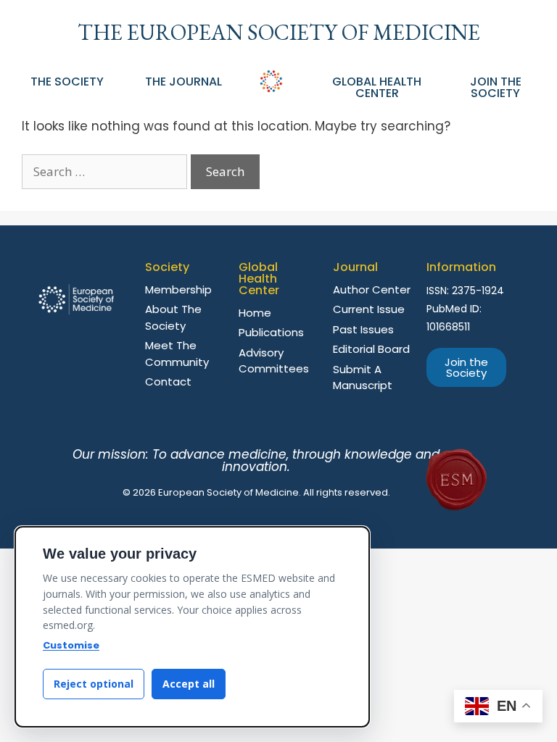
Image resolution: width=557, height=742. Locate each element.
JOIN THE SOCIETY (495, 87)
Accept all (188, 684)
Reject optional (93, 684)
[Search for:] (106, 171)
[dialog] (192, 627)
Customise (71, 645)
